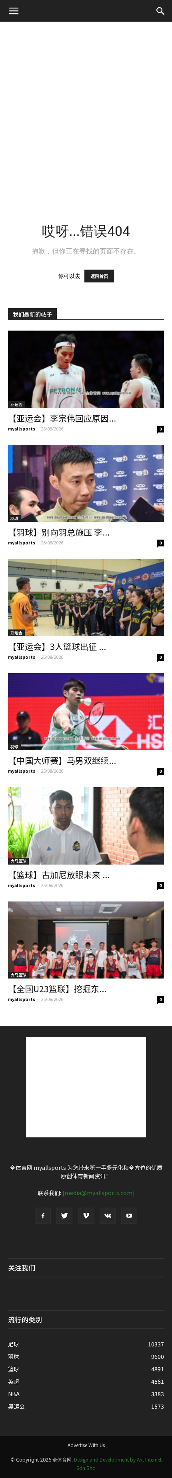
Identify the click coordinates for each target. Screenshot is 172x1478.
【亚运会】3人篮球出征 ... (57, 646)
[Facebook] (43, 1216)
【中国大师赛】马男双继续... (62, 760)
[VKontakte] (108, 1216)
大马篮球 (18, 861)
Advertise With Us (86, 1444)
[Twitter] (64, 1216)
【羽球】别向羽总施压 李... (59, 532)
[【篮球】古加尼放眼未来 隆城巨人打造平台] (86, 826)
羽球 (14, 518)
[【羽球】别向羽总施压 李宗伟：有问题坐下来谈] (86, 483)
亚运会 (16, 404)
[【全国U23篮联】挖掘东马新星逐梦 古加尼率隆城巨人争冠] (86, 940)
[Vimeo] (86, 1216)
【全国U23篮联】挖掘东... (57, 989)
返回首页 (99, 276)
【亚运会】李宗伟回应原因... (62, 418)
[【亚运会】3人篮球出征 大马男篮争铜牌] (86, 597)
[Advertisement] (86, 112)
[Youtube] (129, 1216)
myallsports (21, 428)
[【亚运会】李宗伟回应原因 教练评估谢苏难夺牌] (86, 369)
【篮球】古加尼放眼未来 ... (59, 875)
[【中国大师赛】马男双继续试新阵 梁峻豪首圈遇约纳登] (86, 712)
